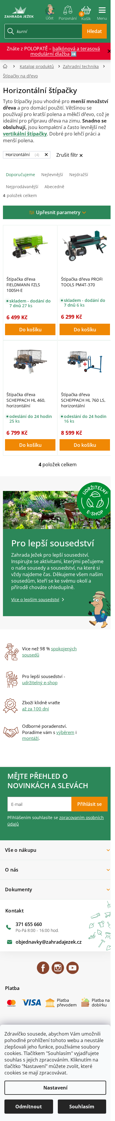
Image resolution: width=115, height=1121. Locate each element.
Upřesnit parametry (58, 212)
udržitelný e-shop (40, 682)
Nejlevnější (52, 174)
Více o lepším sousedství (35, 599)
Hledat (94, 31)
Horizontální (22, 154)
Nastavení (55, 1087)
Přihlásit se (89, 804)
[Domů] (7, 66)
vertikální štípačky (25, 133)
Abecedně (54, 186)
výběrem (65, 732)
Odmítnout (28, 1106)
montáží (30, 738)
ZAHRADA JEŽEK (43, 970)
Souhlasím (81, 1106)
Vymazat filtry (69, 155)
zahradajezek (58, 970)
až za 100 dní (35, 709)
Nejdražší (78, 174)
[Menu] (102, 11)
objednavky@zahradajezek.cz (49, 942)
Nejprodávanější (22, 186)
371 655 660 (29, 924)
